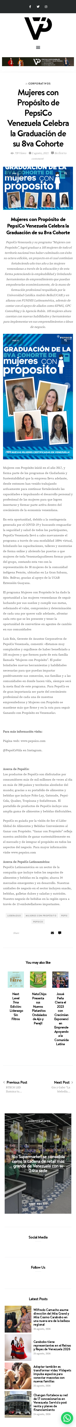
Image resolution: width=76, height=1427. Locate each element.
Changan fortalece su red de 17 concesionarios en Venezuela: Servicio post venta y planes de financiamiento (50, 1402)
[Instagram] (46, 7)
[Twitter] (38, 7)
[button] (38, 47)
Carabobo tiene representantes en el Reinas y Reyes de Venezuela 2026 (52, 1345)
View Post (37, 1204)
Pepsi (64, 915)
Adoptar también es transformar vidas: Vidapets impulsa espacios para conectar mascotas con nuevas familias (52, 1373)
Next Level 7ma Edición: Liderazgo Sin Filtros (16, 1006)
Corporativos (39, 83)
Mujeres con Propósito (41, 915)
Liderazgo (14, 915)
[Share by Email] (52, 933)
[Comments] (59, 933)
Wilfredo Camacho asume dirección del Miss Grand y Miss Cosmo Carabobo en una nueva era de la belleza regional (51, 1317)
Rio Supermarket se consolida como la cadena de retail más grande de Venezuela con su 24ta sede (38, 1163)
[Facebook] (31, 1246)
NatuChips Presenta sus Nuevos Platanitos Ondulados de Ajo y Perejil (39, 1008)
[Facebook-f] (30, 7)
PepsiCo (38, 921)
